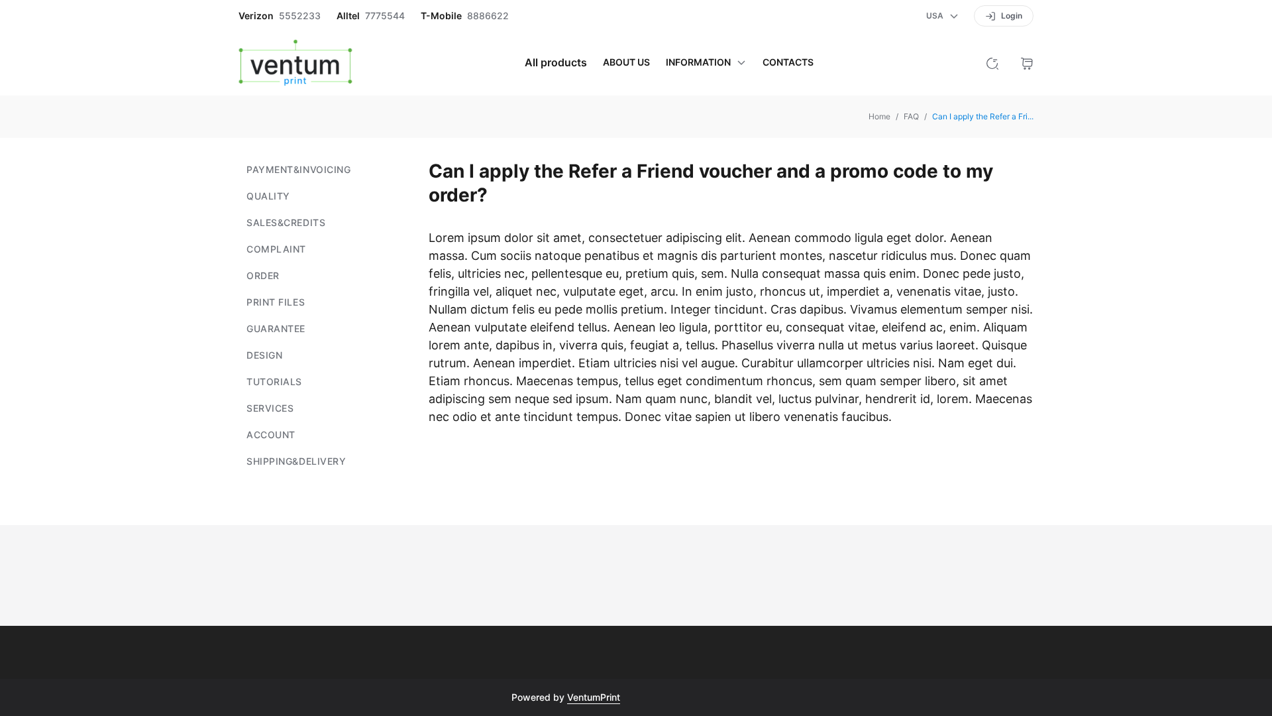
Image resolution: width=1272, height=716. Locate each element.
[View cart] (1027, 62)
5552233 (300, 16)
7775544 (385, 16)
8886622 (488, 16)
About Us (626, 62)
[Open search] (992, 62)
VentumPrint (593, 697)
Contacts (788, 62)
